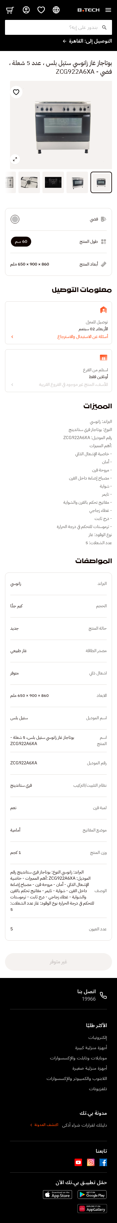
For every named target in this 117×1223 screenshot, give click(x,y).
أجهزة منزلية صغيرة (89, 1068)
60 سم (21, 241)
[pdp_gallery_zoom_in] (15, 159)
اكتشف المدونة (46, 1125)
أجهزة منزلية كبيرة (91, 1048)
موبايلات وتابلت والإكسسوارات (78, 1058)
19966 (89, 999)
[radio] (15, 219)
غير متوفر (58, 962)
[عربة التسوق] (10, 10)
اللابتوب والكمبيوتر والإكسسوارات (76, 1078)
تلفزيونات (98, 1089)
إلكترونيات (97, 1037)
